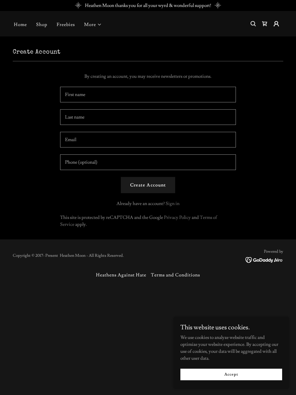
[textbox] (148, 94)
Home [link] (20, 24)
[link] (265, 23)
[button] (93, 24)
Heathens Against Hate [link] (121, 275)
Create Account (148, 185)
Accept (231, 374)
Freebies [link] (66, 24)
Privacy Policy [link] (177, 217)
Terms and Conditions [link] (175, 275)
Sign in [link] (173, 203)
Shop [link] (41, 24)
